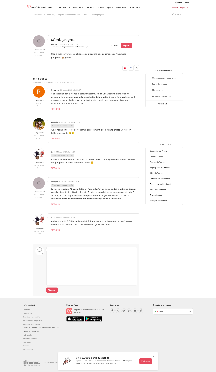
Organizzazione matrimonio (69, 15)
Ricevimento (78, 7)
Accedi (175, 7)
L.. (52, 152)
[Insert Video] (78, 250)
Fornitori (91, 7)
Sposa (101, 7)
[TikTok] (140, 310)
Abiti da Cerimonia (158, 189)
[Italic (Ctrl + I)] (54, 250)
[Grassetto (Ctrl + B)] (50, 250)
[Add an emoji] (69, 250)
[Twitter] (118, 310)
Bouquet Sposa (156, 156)
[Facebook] (112, 310)
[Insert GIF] (83, 250)
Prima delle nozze (159, 84)
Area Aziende (183, 3)
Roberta (55, 90)
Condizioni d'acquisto (31, 317)
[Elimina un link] (59, 250)
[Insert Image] (73, 250)
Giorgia (54, 44)
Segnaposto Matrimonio (160, 167)
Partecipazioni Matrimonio (161, 184)
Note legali (27, 313)
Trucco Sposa (156, 195)
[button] (125, 68)
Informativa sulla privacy (32, 320)
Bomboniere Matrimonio (160, 178)
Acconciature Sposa (158, 151)
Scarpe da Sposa (157, 162)
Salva (115, 45)
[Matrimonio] (40, 8)
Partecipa (146, 361)
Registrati (184, 7)
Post (85, 15)
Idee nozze (121, 7)
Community (134, 7)
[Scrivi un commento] (91, 268)
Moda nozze (157, 90)
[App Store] (75, 321)
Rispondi (126, 45)
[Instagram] (129, 310)
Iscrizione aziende (30, 339)
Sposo (110, 7)
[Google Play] (93, 321)
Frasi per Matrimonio (158, 200)
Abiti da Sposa (156, 173)
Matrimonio (38, 15)
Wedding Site (28, 349)
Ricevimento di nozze (161, 96)
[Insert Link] (64, 250)
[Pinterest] (123, 310)
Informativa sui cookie (31, 324)
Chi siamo (27, 342)
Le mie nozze (64, 7)
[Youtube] (135, 310)
